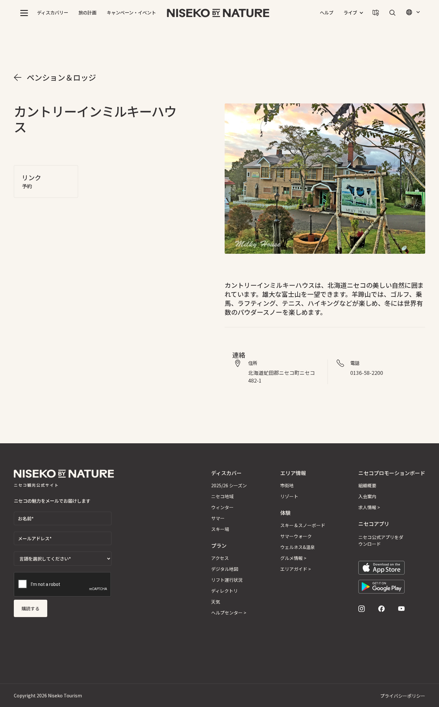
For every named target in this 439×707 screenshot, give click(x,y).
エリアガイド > (295, 569)
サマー (218, 518)
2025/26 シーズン (229, 485)
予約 (27, 186)
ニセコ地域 (222, 496)
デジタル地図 (224, 569)
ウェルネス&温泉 (297, 547)
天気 (215, 601)
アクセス (220, 558)
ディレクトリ (224, 590)
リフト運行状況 (227, 580)
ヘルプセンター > (228, 612)
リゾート (289, 496)
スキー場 (220, 529)
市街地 (287, 485)
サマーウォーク (296, 536)
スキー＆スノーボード (302, 525)
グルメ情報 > (293, 558)
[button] (24, 13)
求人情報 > (369, 507)
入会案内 (367, 496)
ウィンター (222, 507)
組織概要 (367, 485)
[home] (218, 12)
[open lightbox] (325, 178)
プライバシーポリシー (402, 696)
